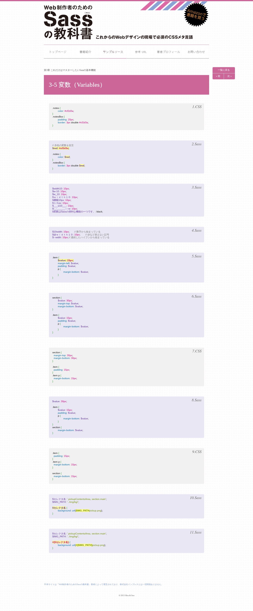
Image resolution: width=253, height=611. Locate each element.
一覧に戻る (224, 70)
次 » (229, 76)
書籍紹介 (85, 52)
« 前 (218, 76)
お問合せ (195, 52)
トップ (57, 52)
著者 (167, 52)
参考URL (140, 52)
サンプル (112, 52)
